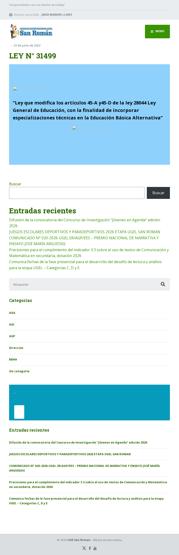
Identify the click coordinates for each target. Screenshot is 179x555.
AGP (12, 336)
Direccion (16, 348)
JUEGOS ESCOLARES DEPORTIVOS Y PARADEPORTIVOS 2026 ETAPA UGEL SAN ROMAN (84, 231)
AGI (11, 324)
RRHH (13, 360)
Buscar (15, 183)
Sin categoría (19, 371)
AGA (12, 313)
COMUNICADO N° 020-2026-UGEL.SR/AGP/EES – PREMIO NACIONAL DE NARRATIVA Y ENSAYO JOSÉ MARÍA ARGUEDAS (84, 468)
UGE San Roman (79, 540)
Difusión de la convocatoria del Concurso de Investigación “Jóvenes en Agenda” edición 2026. (78, 442)
